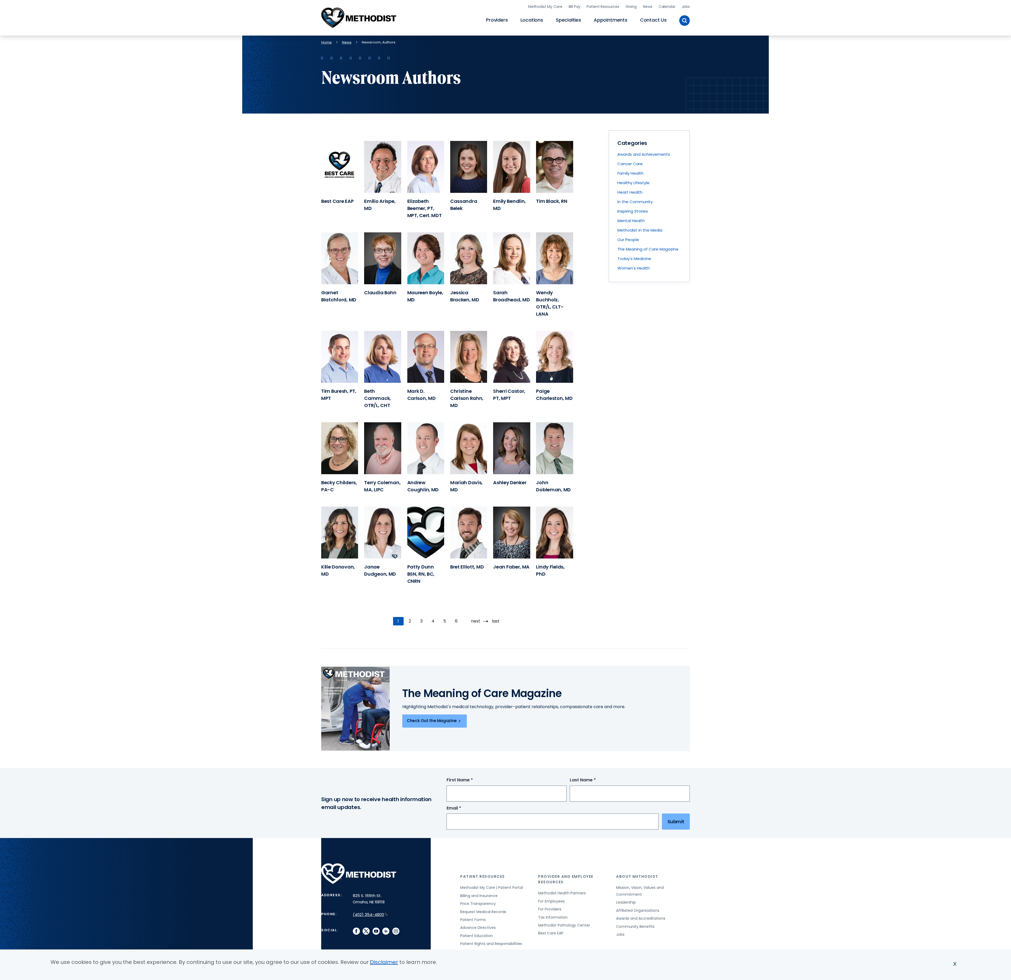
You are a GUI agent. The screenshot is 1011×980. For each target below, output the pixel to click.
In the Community (635, 201)
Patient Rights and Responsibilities (491, 943)
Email (463, 808)
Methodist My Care (545, 6)
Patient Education (476, 935)
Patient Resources (603, 6)
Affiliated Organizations (637, 910)
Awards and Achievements (643, 154)
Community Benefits (635, 926)
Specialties (568, 20)
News (647, 6)
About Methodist (637, 876)
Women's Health (633, 268)
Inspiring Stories (632, 211)
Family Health (630, 173)
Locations (532, 20)
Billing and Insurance (479, 895)
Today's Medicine (634, 258)
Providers (497, 20)
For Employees (551, 901)
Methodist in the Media (639, 230)
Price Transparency (478, 903)
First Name (469, 780)
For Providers (549, 909)
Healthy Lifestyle (633, 182)
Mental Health (631, 220)
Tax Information (553, 917)
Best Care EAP (550, 933)
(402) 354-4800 (368, 914)
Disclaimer (384, 962)
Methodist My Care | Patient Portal (491, 887)
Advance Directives (478, 927)
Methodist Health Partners (562, 893)
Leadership (626, 902)
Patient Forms (473, 919)
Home (326, 42)
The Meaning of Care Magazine (647, 249)
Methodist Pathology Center (564, 925)
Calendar (667, 6)
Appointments (610, 20)
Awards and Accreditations (640, 918)
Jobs (686, 6)
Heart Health (629, 192)
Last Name (592, 780)
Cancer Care (630, 163)
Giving (631, 6)
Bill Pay (575, 6)
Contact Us (653, 20)
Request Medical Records (483, 911)
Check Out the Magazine (432, 720)
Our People (628, 239)
